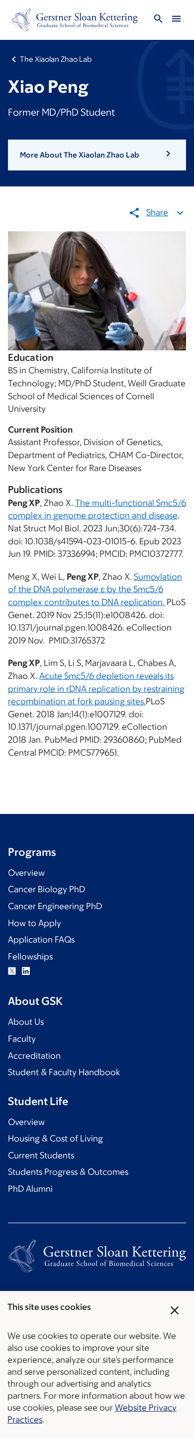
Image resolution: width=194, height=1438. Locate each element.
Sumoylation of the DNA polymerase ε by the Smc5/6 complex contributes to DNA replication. (95, 589)
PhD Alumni (30, 1189)
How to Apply (34, 923)
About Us (26, 1022)
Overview (26, 873)
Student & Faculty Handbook (64, 1072)
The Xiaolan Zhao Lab (56, 59)
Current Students (41, 1155)
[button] (97, 155)
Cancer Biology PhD (46, 889)
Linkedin (26, 971)
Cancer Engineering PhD (55, 906)
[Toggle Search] (158, 20)
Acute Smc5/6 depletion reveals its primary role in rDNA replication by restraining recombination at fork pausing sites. (96, 688)
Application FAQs (41, 940)
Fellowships (30, 956)
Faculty (22, 1039)
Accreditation (34, 1056)
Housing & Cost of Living (55, 1138)
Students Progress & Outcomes (68, 1172)
